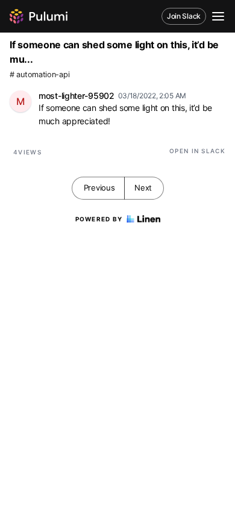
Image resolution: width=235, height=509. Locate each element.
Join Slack (184, 16)
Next (143, 187)
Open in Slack (197, 150)
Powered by (99, 219)
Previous (99, 187)
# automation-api (39, 74)
